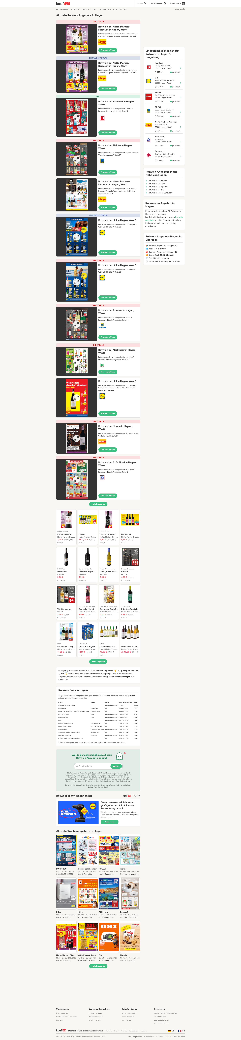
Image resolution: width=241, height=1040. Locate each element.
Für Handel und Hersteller (66, 1017)
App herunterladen (161, 1020)
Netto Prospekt (128, 1017)
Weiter (116, 766)
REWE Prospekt (95, 1020)
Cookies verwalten (177, 1037)
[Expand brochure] (76, 39)
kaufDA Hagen (62, 9)
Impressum (137, 1037)
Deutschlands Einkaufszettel (165, 1013)
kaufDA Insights (160, 1017)
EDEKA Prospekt (95, 1013)
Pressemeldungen (161, 1024)
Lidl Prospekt (127, 1020)
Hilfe (129, 1037)
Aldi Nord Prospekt (129, 1013)
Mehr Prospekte (98, 504)
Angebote (75, 9)
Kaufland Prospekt (96, 1017)
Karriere (59, 1020)
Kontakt (159, 1037)
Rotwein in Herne (156, 190)
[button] (98, 37)
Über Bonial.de (62, 1013)
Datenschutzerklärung (122, 781)
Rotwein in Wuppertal (157, 187)
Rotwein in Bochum (157, 184)
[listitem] (66, 527)
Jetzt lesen (109, 822)
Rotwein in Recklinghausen (160, 193)
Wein (95, 9)
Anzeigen (178, 9)
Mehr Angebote (98, 661)
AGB (166, 1037)
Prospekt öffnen (108, 50)
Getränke (85, 9)
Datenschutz (149, 1037)
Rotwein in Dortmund (157, 181)
